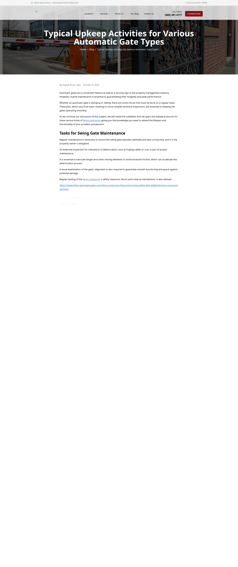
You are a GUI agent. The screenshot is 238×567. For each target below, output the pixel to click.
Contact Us (149, 13)
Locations (88, 13)
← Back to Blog (68, 203)
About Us (119, 13)
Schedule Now (194, 13)
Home (83, 49)
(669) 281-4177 (173, 15)
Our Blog (135, 13)
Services (104, 13)
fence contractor (91, 120)
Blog (91, 49)
